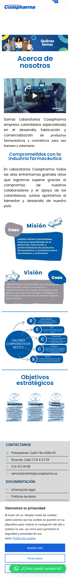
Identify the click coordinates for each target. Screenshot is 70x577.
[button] (37, 568)
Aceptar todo (35, 548)
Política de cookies (24, 538)
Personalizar (35, 558)
